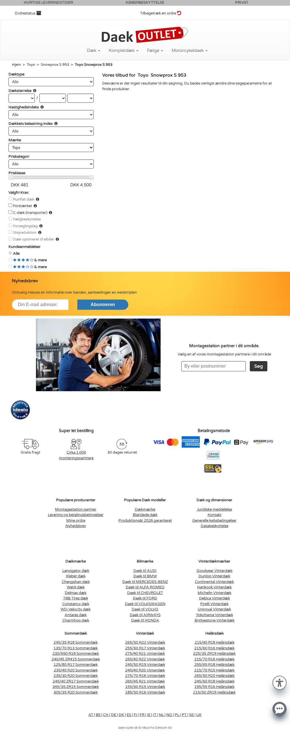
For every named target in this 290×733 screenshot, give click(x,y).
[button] (279, 682)
